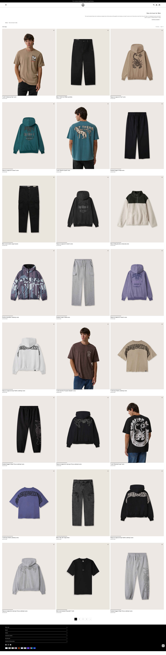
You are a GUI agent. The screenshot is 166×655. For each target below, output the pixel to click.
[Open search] (153, 4)
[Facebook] (6, 645)
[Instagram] (8, 645)
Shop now (7, 627)
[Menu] (6, 5)
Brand (6, 630)
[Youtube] (10, 645)
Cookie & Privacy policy (10, 641)
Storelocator (7, 638)
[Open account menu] (156, 4)
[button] (162, 26)
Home (6, 22)
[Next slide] (108, 62)
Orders (6, 632)
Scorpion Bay (11, 653)
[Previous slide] (58, 62)
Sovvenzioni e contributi (19, 653)
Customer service (8, 635)
